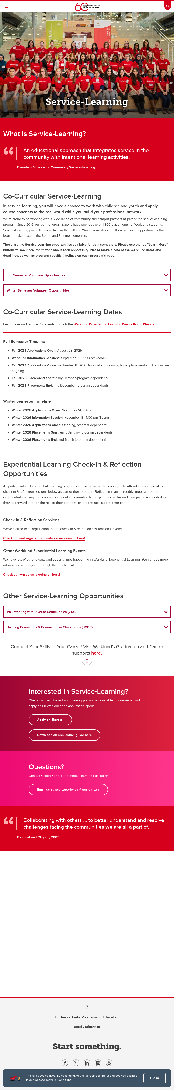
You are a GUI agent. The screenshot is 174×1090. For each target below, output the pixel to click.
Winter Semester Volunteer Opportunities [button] (38, 290)
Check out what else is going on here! (31, 574)
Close (154, 1078)
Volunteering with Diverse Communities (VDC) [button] (41, 611)
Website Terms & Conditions (53, 1080)
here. (96, 652)
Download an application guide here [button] (64, 734)
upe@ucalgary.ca (87, 1026)
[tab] (87, 275)
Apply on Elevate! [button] (50, 719)
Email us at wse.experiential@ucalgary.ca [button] (68, 789)
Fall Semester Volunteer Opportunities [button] (36, 275)
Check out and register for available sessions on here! (44, 538)
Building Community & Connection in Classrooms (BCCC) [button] (50, 627)
